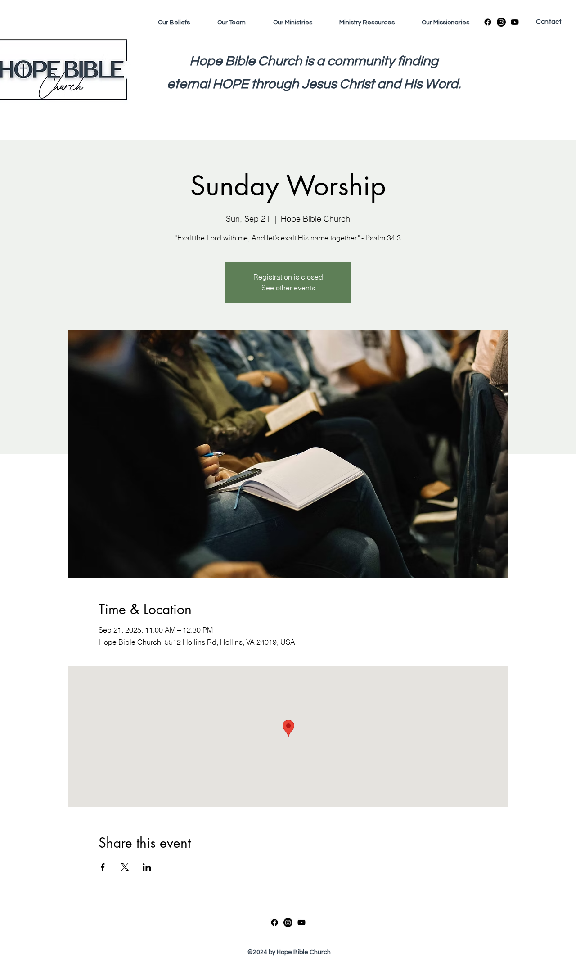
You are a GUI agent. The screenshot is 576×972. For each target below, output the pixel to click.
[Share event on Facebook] (103, 867)
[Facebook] (487, 22)
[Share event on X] (125, 867)
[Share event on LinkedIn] (147, 867)
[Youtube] (514, 22)
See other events (288, 287)
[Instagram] (501, 22)
